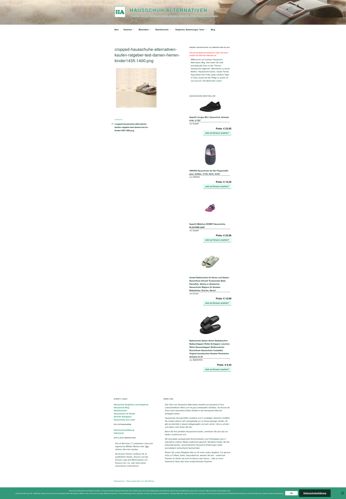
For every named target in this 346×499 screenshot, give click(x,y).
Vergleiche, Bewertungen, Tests (189, 29)
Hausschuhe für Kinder (124, 413)
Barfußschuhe (162, 29)
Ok (291, 493)
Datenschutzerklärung (124, 430)
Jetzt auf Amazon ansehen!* (217, 132)
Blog (213, 29)
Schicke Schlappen (123, 416)
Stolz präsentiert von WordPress (140, 481)
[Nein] (342, 493)
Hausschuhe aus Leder (124, 419)
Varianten (127, 29)
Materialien (144, 29)
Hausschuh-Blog (121, 407)
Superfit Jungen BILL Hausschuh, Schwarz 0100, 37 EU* (209, 119)
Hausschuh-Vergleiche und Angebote (131, 404)
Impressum (119, 433)
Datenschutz (119, 481)
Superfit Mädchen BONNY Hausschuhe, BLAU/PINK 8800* (207, 226)
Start (116, 29)
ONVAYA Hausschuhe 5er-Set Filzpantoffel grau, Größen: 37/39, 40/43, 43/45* (208, 172)
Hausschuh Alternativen (168, 10)
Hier (147, 446)
